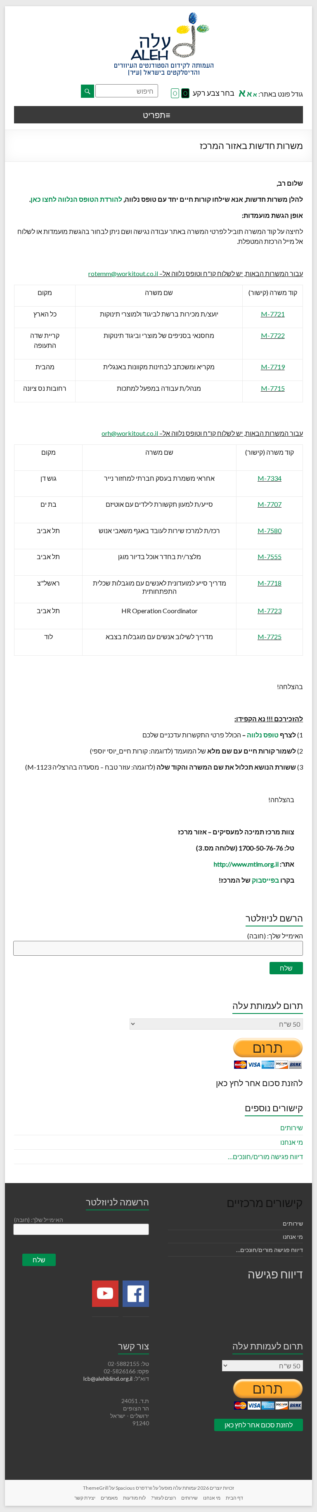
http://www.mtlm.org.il (246, 864)
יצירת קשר (84, 1498)
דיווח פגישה (275, 1274)
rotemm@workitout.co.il (123, 273)
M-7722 (273, 335)
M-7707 (270, 504)
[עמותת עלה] (163, 16)
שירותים (291, 1128)
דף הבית (234, 1498)
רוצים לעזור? (163, 1498)
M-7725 (270, 636)
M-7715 (273, 388)
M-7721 (273, 314)
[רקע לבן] (175, 93)
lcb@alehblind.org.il (108, 1378)
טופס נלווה (263, 735)
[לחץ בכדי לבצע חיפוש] (87, 91)
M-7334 (270, 478)
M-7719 (273, 367)
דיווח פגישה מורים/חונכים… (265, 1156)
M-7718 (270, 583)
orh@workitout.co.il (130, 433)
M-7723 (270, 610)
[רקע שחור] (185, 93)
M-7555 (270, 556)
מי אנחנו (291, 1142)
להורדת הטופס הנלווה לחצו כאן (76, 199)
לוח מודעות (134, 1498)
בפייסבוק (265, 880)
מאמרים (109, 1498)
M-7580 (270, 530)
